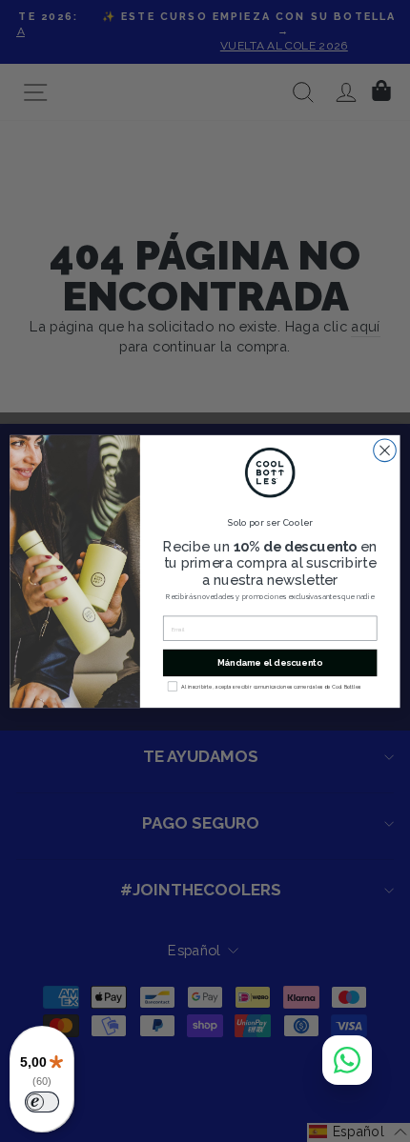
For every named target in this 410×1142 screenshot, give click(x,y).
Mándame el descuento (270, 662)
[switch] (42, 1102)
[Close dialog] (385, 450)
